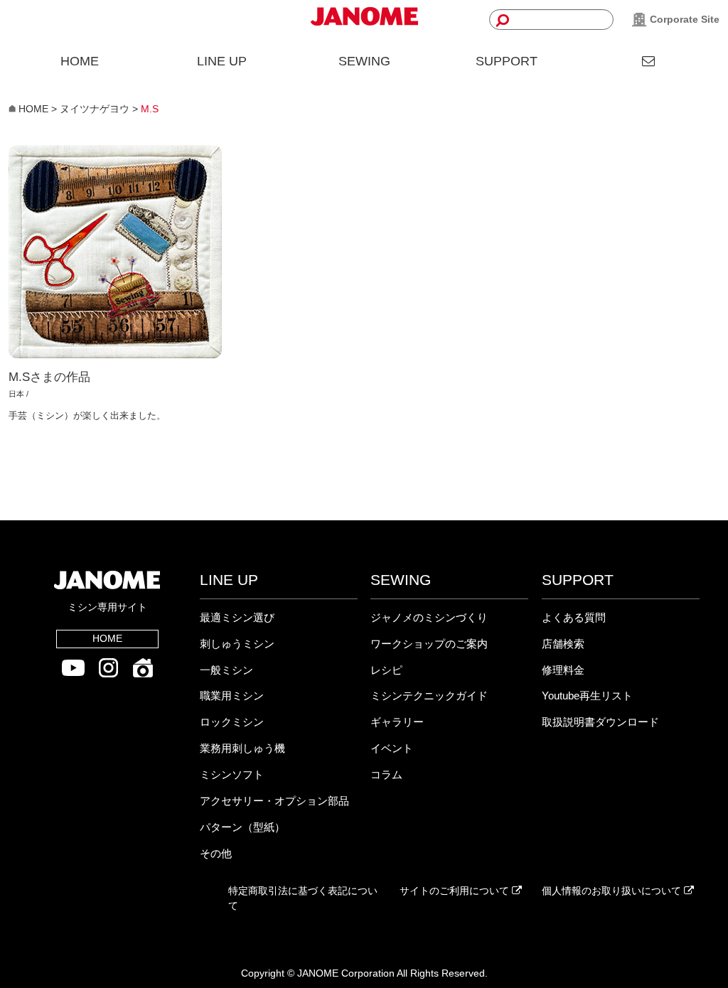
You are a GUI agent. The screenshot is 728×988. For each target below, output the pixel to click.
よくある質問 (574, 617)
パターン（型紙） (242, 827)
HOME (79, 61)
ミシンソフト (232, 774)
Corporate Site (683, 19)
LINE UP (222, 61)
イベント (391, 748)
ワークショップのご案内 (429, 644)
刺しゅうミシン (237, 644)
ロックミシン (232, 722)
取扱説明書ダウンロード (600, 722)
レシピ (386, 670)
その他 (216, 853)
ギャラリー (397, 722)
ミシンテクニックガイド (429, 695)
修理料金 (563, 670)
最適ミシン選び (237, 617)
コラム (386, 774)
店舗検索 (563, 644)
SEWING (364, 61)
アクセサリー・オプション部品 (274, 801)
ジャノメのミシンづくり (429, 617)
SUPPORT (506, 61)
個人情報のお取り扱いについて (613, 890)
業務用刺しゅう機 (242, 748)
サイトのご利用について (456, 890)
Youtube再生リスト (587, 695)
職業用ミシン (232, 695)
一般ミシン (226, 670)
